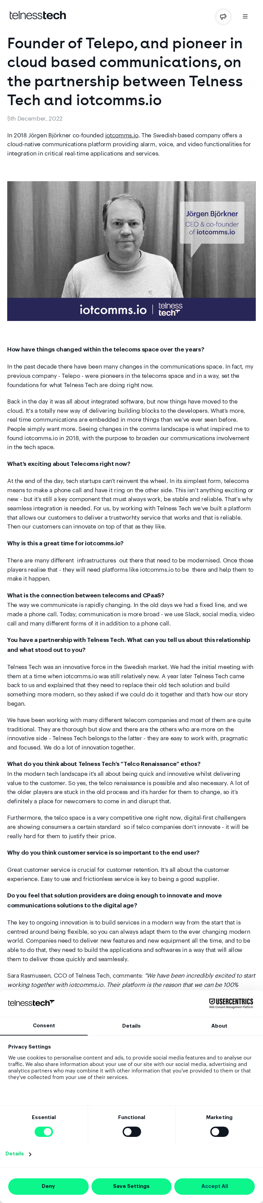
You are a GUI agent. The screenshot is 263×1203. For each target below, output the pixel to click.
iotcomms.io (121, 135)
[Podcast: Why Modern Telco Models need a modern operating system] (223, 17)
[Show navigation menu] (245, 18)
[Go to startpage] (38, 18)
